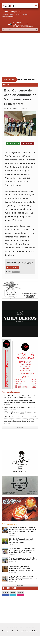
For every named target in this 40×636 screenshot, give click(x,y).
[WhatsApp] (19, 263)
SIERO (12, 12)
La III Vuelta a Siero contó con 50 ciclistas (20, 417)
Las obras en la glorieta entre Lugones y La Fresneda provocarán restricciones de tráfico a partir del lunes (19, 421)
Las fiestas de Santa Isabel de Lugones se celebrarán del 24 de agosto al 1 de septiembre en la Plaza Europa (27, 79)
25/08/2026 (13, 535)
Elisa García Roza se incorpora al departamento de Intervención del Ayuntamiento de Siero (21, 540)
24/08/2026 (13, 554)
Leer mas (20, 427)
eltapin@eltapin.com (9, 16)
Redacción (16, 272)
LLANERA (5, 12)
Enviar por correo (12, 267)
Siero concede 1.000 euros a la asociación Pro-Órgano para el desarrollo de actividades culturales (21, 568)
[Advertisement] (20, 55)
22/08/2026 (13, 582)
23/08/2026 (13, 572)
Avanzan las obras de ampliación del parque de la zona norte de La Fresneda (23, 559)
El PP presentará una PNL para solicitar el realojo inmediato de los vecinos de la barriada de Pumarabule (19, 402)
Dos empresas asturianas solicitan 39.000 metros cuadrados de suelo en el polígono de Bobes (23, 578)
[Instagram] (28, 263)
